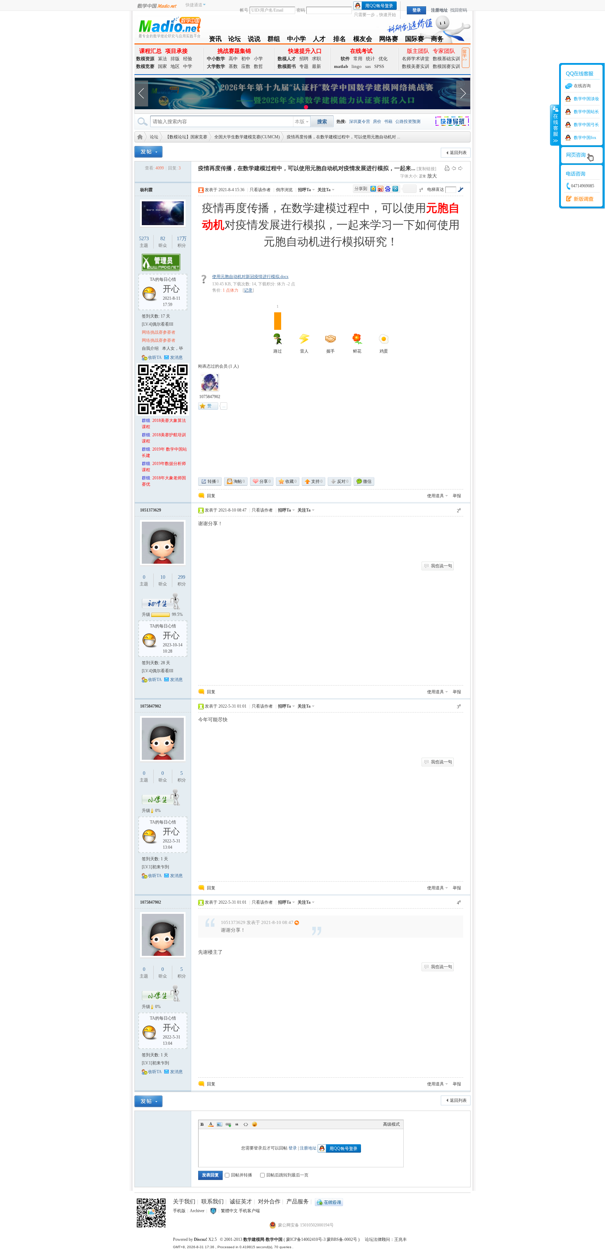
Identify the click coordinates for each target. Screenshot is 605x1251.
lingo (357, 66)
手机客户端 (249, 1210)
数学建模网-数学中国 (263, 1239)
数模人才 (287, 58)
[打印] (447, 168)
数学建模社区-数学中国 (138, 136)
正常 (423, 176)
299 (181, 577)
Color (210, 1124)
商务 (437, 40)
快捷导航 (456, 122)
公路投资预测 (407, 121)
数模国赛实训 (446, 66)
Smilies (254, 1124)
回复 (211, 495)
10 (162, 577)
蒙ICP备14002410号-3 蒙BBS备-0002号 (321, 1239)
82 (162, 238)
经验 (187, 58)
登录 (292, 1148)
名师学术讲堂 (415, 58)
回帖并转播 (241, 1175)
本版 (300, 121)
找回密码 (458, 10)
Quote (237, 1124)
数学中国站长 (586, 111)
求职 (316, 58)
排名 (339, 40)
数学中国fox (585, 137)
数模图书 (287, 66)
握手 (330, 351)
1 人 (233, 366)
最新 (316, 66)
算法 (162, 58)
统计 (370, 58)
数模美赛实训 (415, 66)
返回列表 (458, 152)
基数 (233, 66)
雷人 (304, 351)
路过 (277, 333)
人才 (319, 40)
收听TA (155, 357)
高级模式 (391, 1124)
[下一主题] (460, 168)
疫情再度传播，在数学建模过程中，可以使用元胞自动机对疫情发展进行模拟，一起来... (306, 168)
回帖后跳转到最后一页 (287, 1175)
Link (228, 1124)
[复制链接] (426, 168)
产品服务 (297, 1201)
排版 (175, 58)
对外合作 (269, 1201)
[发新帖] (148, 152)
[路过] (209, 382)
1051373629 (150, 510)
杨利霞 (146, 189)
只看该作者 (260, 189)
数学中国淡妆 (586, 98)
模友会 (362, 40)
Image (219, 1124)
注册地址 (439, 10)
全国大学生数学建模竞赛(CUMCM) (247, 136)
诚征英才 (241, 1201)
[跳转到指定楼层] (460, 189)
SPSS (379, 66)
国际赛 (414, 40)
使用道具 (435, 495)
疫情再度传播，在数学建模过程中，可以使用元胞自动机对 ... (343, 136)
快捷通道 (194, 4)
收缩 (555, 125)
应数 (245, 66)
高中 (233, 58)
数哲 (258, 66)
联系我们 (212, 1201)
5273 (144, 238)
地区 (175, 66)
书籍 (388, 121)
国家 (162, 66)
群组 (273, 40)
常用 (357, 58)
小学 (258, 58)
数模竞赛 (145, 66)
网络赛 (388, 40)
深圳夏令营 (359, 121)
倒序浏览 (284, 189)
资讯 (215, 40)
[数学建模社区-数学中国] (169, 27)
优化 (383, 58)
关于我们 (184, 1201)
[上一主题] (454, 168)
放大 (432, 176)
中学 (187, 66)
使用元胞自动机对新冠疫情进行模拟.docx (250, 276)
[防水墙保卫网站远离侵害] (213, 1210)
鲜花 (357, 351)
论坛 (234, 40)
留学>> (464, 55)
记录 (248, 290)
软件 (345, 58)
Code (245, 1124)
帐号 (244, 10)
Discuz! (200, 1239)
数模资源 (145, 58)
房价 (377, 121)
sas (368, 66)
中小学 (296, 40)
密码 (301, 10)
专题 (303, 66)
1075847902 (209, 396)
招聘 (303, 58)
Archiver (197, 1210)
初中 (245, 58)
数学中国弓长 (586, 124)
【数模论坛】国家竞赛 (186, 136)
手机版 (179, 1210)
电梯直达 (435, 189)
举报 (457, 495)
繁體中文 (229, 1210)
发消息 (176, 357)
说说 (254, 40)
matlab (341, 66)
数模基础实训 (446, 58)
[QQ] (329, 1201)
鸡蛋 (384, 351)
